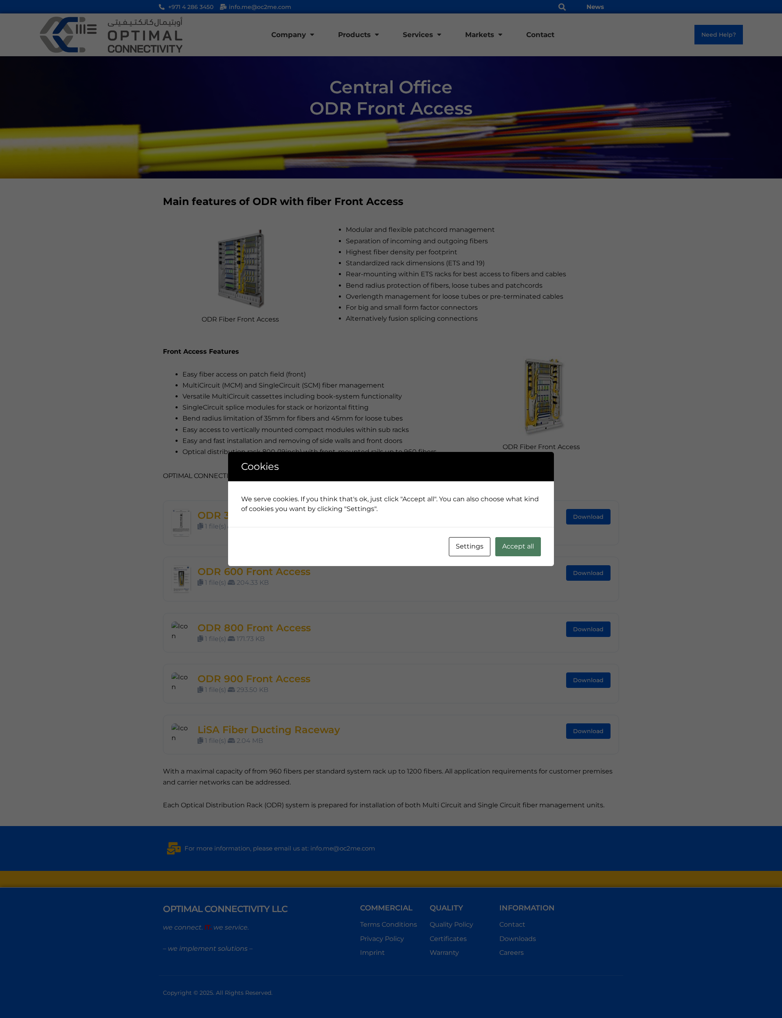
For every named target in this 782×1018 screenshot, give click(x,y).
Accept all (518, 546)
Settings (469, 546)
